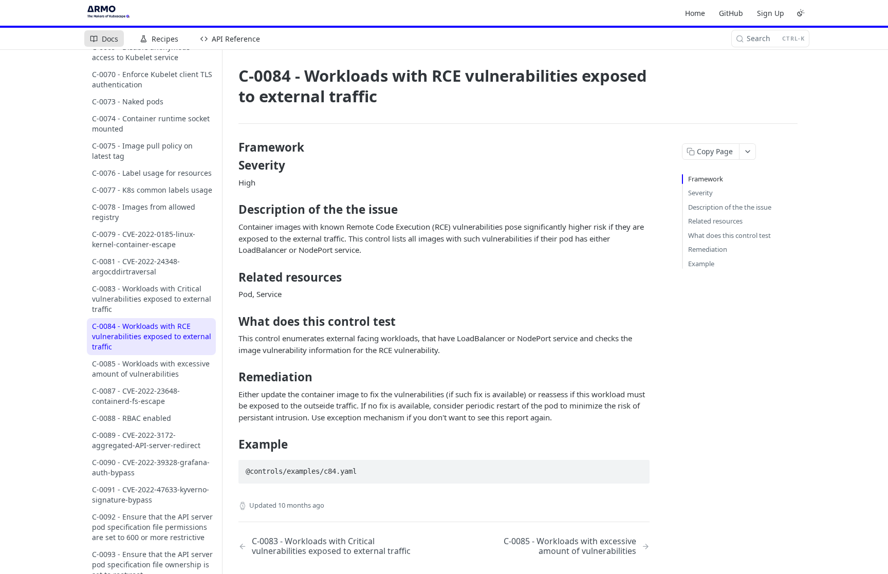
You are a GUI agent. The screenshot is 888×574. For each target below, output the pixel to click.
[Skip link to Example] (231, 444)
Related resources (715, 221)
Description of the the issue (729, 207)
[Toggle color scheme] (800, 13)
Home (695, 13)
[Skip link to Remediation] (231, 377)
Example (701, 263)
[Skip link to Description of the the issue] (231, 209)
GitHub (731, 13)
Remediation (707, 249)
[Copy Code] (637, 468)
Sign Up (770, 13)
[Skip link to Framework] (231, 147)
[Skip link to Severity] (231, 165)
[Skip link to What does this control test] (231, 321)
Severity (700, 192)
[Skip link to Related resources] (231, 277)
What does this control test (729, 235)
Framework (705, 178)
